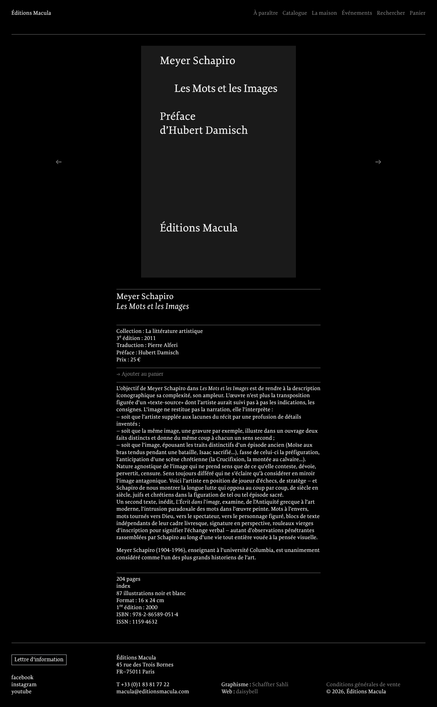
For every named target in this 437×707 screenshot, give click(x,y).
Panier (418, 13)
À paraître (265, 13)
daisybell (247, 692)
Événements (357, 13)
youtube (22, 692)
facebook (23, 678)
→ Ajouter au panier (139, 374)
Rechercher (391, 13)
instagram (24, 685)
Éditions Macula (31, 13)
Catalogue (294, 13)
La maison (324, 13)
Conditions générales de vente (363, 685)
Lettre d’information (38, 660)
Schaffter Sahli (270, 685)
